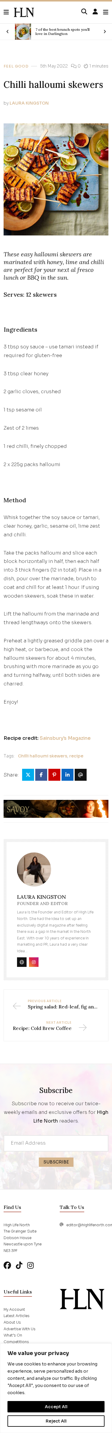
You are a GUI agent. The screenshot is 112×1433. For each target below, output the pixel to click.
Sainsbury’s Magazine (65, 738)
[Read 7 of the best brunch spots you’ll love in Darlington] (23, 32)
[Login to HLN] (95, 12)
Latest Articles (17, 1315)
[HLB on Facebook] (7, 1265)
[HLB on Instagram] (30, 1265)
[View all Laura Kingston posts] (34, 872)
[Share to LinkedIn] (67, 775)
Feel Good (16, 66)
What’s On (13, 1335)
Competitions (16, 1341)
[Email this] (81, 775)
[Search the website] (84, 12)
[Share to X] (28, 775)
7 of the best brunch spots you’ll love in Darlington (63, 31)
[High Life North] (82, 1299)
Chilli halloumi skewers (42, 756)
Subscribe (56, 1162)
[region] (56, 1388)
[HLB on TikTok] (19, 1265)
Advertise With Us (20, 1329)
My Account (14, 1309)
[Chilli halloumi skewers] (24, 12)
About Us (12, 1322)
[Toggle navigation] (105, 12)
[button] (9, 12)
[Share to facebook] (41, 775)
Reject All (56, 1421)
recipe (76, 756)
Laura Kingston (29, 103)
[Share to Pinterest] (54, 775)
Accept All (56, 1406)
